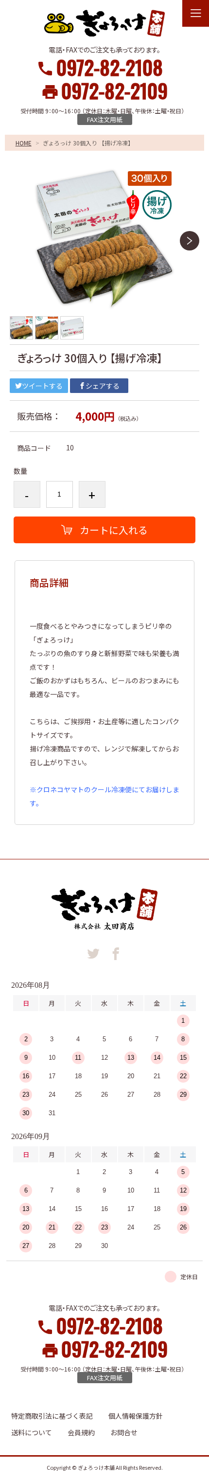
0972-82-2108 (109, 67)
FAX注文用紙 (104, 119)
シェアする (103, 386)
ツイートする (42, 386)
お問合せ (124, 1432)
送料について (31, 1432)
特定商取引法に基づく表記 (52, 1415)
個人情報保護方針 (135, 1415)
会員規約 (81, 1432)
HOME (24, 143)
